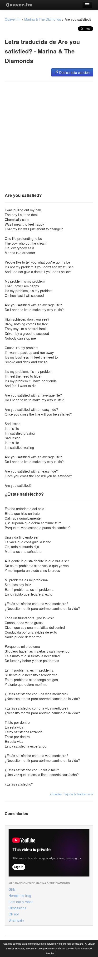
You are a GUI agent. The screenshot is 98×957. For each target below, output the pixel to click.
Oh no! (14, 914)
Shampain (16, 920)
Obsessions (17, 907)
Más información (84, 948)
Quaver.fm (19, 5)
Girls (12, 889)
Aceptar (49, 953)
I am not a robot (21, 901)
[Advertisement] (49, 135)
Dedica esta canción (74, 72)
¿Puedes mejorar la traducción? (71, 794)
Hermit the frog (20, 895)
